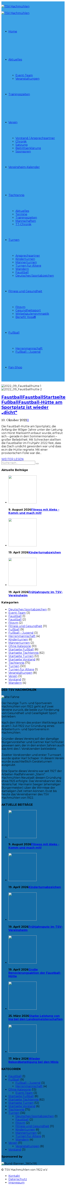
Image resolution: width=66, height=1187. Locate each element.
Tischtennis (16, 195)
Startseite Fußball (21, 649)
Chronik (21, 141)
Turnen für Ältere (28, 265)
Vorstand (14, 679)
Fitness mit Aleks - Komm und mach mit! (33, 511)
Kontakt (14, 1176)
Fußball (14, 332)
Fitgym (20, 307)
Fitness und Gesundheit (25, 291)
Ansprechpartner (27, 255)
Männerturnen (26, 262)
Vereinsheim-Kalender (24, 167)
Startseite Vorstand (21, 659)
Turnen (13, 240)
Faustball (22, 272)
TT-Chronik (23, 224)
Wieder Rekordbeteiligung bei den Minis (33, 1060)
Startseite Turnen (21, 656)
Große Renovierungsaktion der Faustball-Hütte (34, 973)
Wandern (22, 269)
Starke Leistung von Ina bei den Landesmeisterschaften (35, 1017)
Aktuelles (15, 59)
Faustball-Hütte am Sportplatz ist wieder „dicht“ (31, 407)
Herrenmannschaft (29, 348)
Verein (12, 122)
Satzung (21, 144)
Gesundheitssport (28, 310)
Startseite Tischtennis (23, 652)
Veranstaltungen (27, 78)
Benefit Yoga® (25, 317)
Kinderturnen (25, 259)
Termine (21, 214)
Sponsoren (23, 151)
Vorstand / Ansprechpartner (35, 138)
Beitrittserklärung (28, 148)
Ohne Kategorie (19, 646)
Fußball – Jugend (27, 351)
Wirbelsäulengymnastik (32, 313)
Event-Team (24, 75)
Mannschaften (25, 221)
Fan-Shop (15, 367)
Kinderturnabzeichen (45, 552)
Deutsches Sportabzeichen (34, 275)
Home (12, 31)
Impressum (16, 1182)
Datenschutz (17, 1179)
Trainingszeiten (19, 94)
